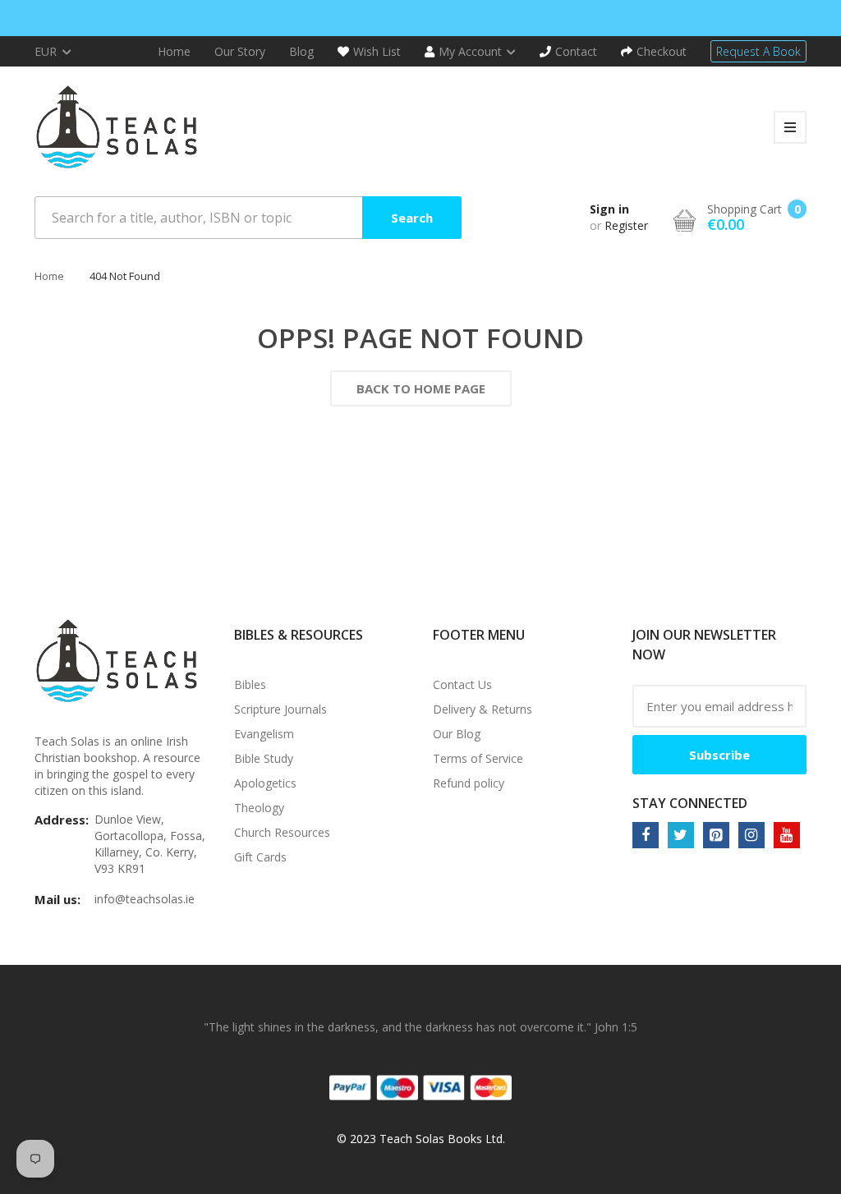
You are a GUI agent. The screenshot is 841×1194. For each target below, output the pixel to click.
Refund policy (468, 783)
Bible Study (263, 758)
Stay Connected (689, 803)
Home (49, 276)
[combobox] (248, 217)
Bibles (250, 684)
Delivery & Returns (482, 709)
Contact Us (462, 684)
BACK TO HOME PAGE (420, 388)
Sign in (609, 209)
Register (626, 225)
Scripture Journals (280, 709)
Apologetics (265, 783)
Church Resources (282, 832)
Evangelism (264, 734)
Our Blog (456, 734)
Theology (259, 807)
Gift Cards (260, 857)
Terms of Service (478, 758)
